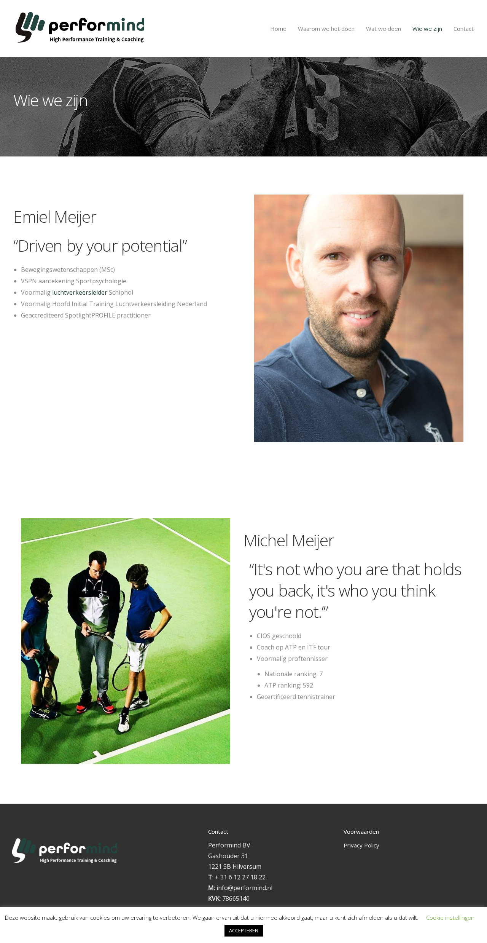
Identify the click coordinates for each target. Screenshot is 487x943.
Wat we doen (383, 28)
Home (278, 28)
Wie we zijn (427, 28)
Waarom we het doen (326, 28)
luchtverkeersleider (79, 292)
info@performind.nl (244, 888)
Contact (464, 28)
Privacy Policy (361, 845)
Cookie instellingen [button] (450, 917)
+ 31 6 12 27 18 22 (240, 877)
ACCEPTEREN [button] (243, 930)
